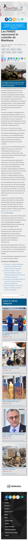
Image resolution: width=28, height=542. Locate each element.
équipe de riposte (20, 405)
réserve (12, 249)
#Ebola (6, 514)
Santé (3, 405)
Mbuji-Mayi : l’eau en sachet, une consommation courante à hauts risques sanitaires (14, 367)
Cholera (18, 372)
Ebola (11, 405)
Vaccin (11, 473)
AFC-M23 (15, 440)
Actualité (8, 52)
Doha (12, 440)
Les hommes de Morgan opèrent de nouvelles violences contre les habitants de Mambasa (14, 281)
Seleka (20, 339)
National (20, 52)
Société (4, 372)
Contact (7, 535)
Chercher (22, 295)
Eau (11, 372)
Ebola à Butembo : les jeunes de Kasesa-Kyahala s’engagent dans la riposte (12, 400)
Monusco (13, 49)
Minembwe (21, 440)
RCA (13, 339)
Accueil (6, 499)
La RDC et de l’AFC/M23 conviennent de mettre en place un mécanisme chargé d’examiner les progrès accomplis (13, 434)
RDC (11, 339)
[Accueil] (13, 7)
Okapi (3, 52)
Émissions (7, 505)
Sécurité (14, 52)
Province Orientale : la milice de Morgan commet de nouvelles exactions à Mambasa (13, 288)
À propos (7, 523)
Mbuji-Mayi (14, 372)
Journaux (6, 508)
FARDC (3, 49)
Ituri (8, 49)
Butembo (14, 405)
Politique (4, 440)
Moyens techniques (9, 526)
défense (16, 339)
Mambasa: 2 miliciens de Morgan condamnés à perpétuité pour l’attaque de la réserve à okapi (13, 266)
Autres (6, 517)
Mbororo (23, 339)
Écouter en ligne (9, 520)
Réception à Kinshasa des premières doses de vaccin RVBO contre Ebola (13, 468)
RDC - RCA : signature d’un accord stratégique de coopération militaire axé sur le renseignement (13, 333)
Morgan (19, 49)
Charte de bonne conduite (11, 532)
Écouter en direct (8, 511)
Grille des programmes (10, 529)
